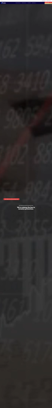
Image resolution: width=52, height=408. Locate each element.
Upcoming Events (47, 3)
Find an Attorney (47, 2)
